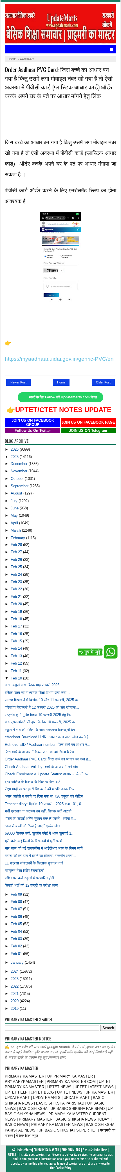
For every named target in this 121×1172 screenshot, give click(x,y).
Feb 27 (17, 552)
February (18, 538)
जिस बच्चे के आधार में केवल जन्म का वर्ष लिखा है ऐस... (41, 752)
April (15, 523)
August (17, 493)
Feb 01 (17, 954)
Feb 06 (17, 916)
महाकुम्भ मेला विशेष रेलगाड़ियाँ (24, 870)
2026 (15, 449)
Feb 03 (17, 939)
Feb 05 (17, 924)
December (19, 464)
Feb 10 (17, 678)
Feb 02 (17, 946)
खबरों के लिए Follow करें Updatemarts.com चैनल (63, 397)
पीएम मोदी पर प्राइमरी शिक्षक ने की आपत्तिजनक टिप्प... (41, 789)
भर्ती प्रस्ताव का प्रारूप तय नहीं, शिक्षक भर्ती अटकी (38, 811)
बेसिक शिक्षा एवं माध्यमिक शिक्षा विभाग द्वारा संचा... (37, 692)
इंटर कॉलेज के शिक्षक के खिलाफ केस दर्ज (32, 782)
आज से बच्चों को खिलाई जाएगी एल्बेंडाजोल (32, 826)
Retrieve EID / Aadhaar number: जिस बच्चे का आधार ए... (47, 744)
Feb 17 (17, 626)
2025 (15, 457)
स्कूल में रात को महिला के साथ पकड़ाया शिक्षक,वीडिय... (41, 730)
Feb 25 (17, 567)
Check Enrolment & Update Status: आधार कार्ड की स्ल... (48, 774)
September (20, 486)
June (15, 508)
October (18, 479)
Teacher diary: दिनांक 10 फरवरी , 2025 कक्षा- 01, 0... (44, 804)
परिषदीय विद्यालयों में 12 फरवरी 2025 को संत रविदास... (42, 707)
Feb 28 (17, 545)
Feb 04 (17, 931)
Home (61, 382)
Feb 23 (17, 582)
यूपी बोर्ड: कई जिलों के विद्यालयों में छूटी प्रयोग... (36, 841)
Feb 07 (17, 909)
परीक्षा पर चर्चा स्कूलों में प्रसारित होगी (29, 878)
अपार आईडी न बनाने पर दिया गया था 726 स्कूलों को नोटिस (44, 796)
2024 (15, 971)
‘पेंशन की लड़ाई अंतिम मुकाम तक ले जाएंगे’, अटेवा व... (40, 818)
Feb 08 (17, 902)
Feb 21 (17, 597)
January (18, 962)
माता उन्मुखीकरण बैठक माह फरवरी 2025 (32, 685)
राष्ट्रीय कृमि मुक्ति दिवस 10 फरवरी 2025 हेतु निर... (40, 715)
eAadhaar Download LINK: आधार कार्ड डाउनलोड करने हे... (48, 737)
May (15, 515)
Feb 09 (17, 894)
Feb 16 (17, 634)
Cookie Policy (63, 1168)
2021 (15, 994)
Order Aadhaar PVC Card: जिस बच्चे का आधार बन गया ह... (48, 759)
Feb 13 (17, 656)
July (15, 501)
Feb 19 (17, 611)
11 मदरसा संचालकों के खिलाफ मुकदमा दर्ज (34, 863)
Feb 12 (17, 663)
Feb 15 (17, 641)
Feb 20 (17, 604)
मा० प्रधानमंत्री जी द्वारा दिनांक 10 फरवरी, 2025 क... (41, 722)
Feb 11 (17, 671)
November (19, 471)
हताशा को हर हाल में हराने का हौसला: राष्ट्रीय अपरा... (40, 855)
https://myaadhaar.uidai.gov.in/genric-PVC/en (59, 359)
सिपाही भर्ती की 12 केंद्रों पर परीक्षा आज (31, 885)
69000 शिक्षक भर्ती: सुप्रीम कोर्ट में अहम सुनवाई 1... (40, 833)
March (16, 530)
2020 (15, 1001)
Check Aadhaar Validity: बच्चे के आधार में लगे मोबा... (43, 767)
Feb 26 (17, 559)
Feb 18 (17, 619)
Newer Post (18, 382)
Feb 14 (17, 648)
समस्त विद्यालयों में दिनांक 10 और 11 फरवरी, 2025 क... (43, 700)
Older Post (103, 382)
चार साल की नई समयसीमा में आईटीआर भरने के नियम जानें (43, 848)
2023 (15, 979)
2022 (15, 986)
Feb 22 (17, 589)
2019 (15, 1008)
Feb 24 (17, 574)
